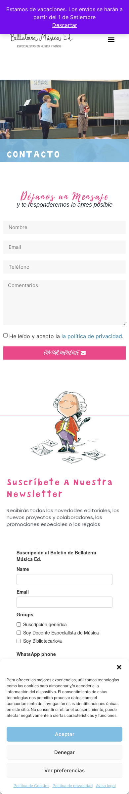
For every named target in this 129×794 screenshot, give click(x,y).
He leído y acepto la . (66, 336)
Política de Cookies (31, 785)
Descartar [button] (64, 25)
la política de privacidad (92, 336)
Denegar (64, 752)
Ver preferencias (64, 770)
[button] (119, 667)
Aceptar (64, 734)
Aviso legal (106, 785)
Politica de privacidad (73, 785)
